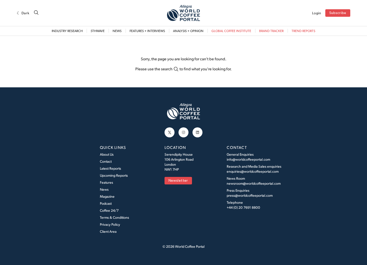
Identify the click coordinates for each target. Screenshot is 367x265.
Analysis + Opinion (188, 31)
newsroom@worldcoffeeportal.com (254, 183)
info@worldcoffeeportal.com (248, 159)
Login (316, 13)
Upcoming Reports (114, 175)
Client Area (108, 231)
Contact (106, 161)
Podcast (106, 203)
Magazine (107, 196)
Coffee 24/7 (109, 210)
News (117, 31)
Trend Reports (303, 31)
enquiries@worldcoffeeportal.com (253, 171)
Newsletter (178, 180)
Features (106, 182)
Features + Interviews (147, 31)
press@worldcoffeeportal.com (250, 195)
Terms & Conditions (114, 217)
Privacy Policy (110, 224)
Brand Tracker (271, 31)
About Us (107, 154)
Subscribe (337, 13)
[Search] (36, 13)
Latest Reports (110, 168)
